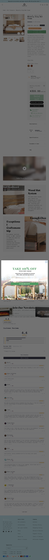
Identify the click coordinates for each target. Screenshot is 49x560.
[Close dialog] (46, 262)
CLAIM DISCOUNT (24, 284)
